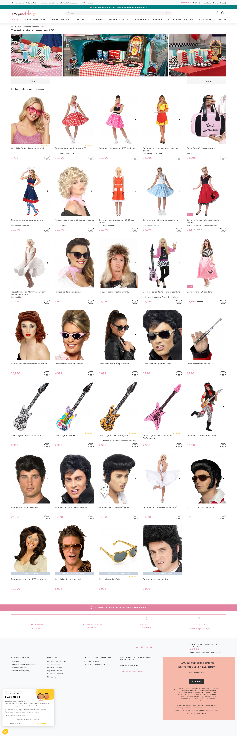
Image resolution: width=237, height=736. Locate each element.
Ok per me (41, 723)
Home (13, 26)
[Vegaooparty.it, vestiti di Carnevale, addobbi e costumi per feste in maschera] (23, 12)
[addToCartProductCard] (47, 158)
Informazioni (91, 3)
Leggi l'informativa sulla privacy (15, 715)
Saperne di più (15, 723)
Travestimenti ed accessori (28, 26)
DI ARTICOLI (37, 629)
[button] (5, 732)
